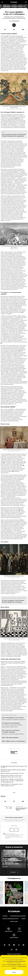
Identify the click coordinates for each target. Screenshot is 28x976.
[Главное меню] (2, 2)
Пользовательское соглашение (17, 915)
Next (26, 858)
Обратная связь (14, 921)
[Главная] (14, 911)
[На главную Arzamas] (14, 2)
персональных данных (14, 964)
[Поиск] (25, 2)
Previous (1, 892)
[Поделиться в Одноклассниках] (14, 29)
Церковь (3, 796)
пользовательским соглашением (16, 961)
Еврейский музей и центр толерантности (14, 6)
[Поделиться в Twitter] (23, 29)
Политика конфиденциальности (11, 918)
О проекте (5, 915)
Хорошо (14, 972)
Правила (23, 918)
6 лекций (5, 866)
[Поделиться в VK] (5, 29)
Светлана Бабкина (15, 20)
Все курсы (13, 872)
